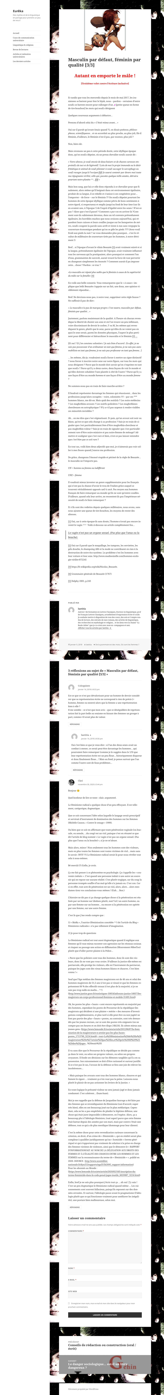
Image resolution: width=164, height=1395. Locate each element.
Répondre (75, 724)
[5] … (134, 336)
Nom (71, 1268)
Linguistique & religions (23, 45)
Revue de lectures (20, 49)
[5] (69, 581)
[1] (69, 521)
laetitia (89, 644)
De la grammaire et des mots (107, 644)
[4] (92, 275)
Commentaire (76, 1231)
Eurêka (18, 11)
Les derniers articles (21, 61)
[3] (113, 247)
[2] (69, 545)
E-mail (72, 1280)
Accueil (16, 33)
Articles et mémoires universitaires (22, 55)
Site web (72, 1291)
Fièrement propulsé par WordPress (83, 1389)
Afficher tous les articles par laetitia (93, 628)
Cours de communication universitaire (23, 39)
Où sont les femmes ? (130, 644)
